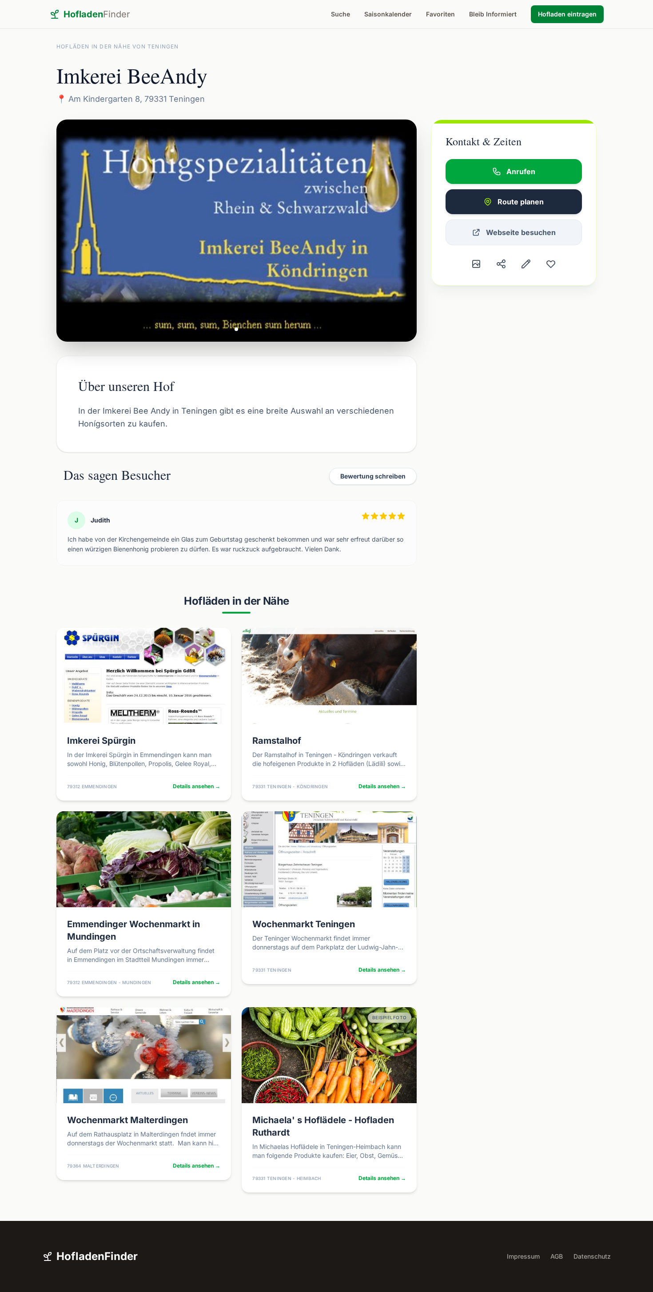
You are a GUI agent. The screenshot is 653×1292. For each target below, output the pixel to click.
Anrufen (520, 171)
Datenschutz (592, 1256)
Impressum (523, 1256)
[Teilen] (501, 264)
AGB (556, 1256)
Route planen (521, 201)
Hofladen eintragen (567, 14)
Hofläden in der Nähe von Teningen (117, 46)
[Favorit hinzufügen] (551, 264)
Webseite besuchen (521, 232)
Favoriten (440, 14)
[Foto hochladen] (476, 264)
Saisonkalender (388, 14)
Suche (340, 14)
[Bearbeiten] (526, 264)
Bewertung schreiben (373, 476)
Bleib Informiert (493, 14)
